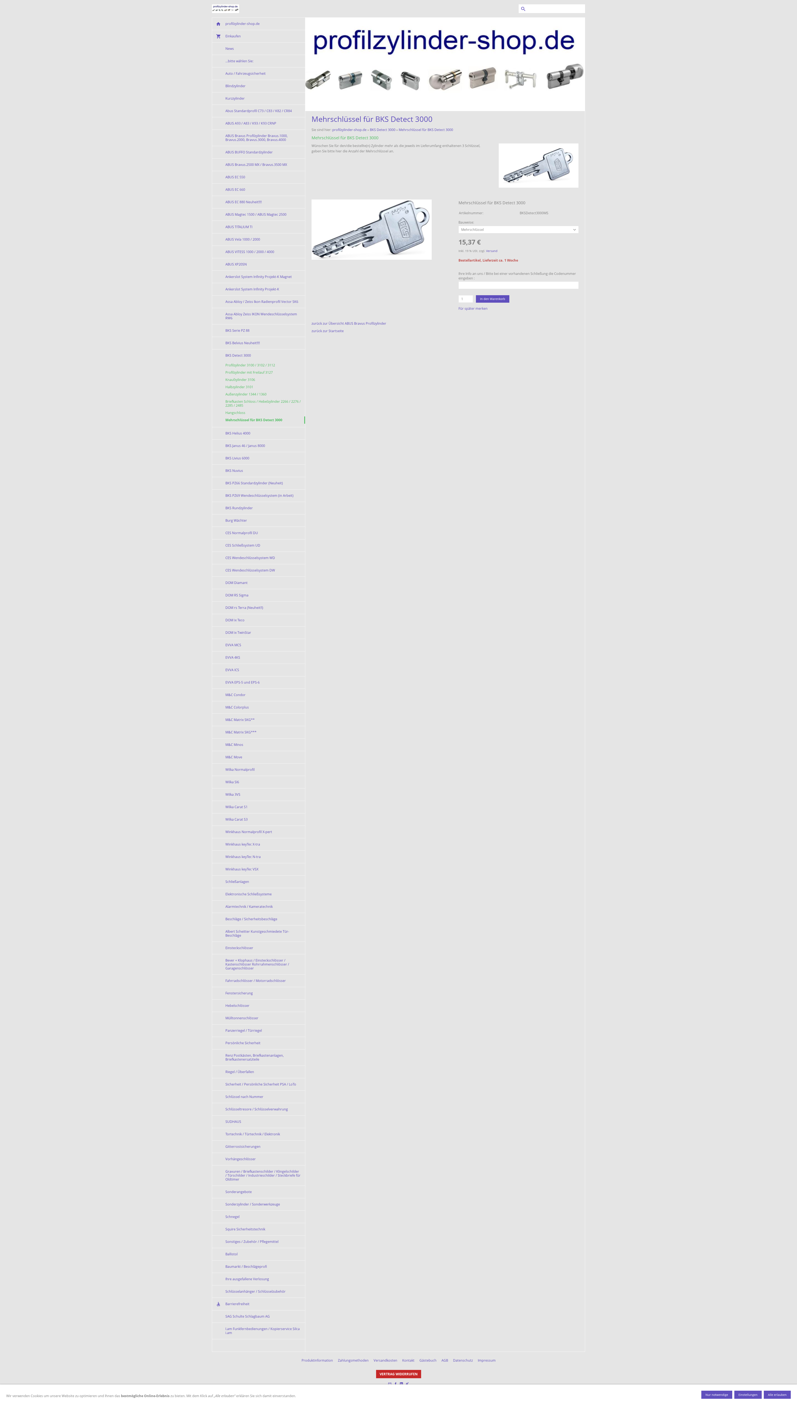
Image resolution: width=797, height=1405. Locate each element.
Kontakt (408, 1360)
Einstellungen (748, 1395)
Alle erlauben (777, 1395)
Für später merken (473, 308)
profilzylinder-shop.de (349, 129)
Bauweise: (466, 222)
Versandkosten (385, 1360)
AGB (444, 1360)
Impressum (487, 1360)
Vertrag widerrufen (399, 1374)
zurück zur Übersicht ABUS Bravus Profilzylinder (349, 323)
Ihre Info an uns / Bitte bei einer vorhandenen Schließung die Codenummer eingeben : (517, 275)
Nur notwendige (716, 1395)
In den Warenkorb (492, 299)
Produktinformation (317, 1360)
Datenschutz (463, 1360)
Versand (492, 251)
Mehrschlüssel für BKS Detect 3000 (426, 129)
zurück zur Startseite (328, 331)
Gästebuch (427, 1360)
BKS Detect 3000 (382, 129)
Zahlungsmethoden (353, 1360)
